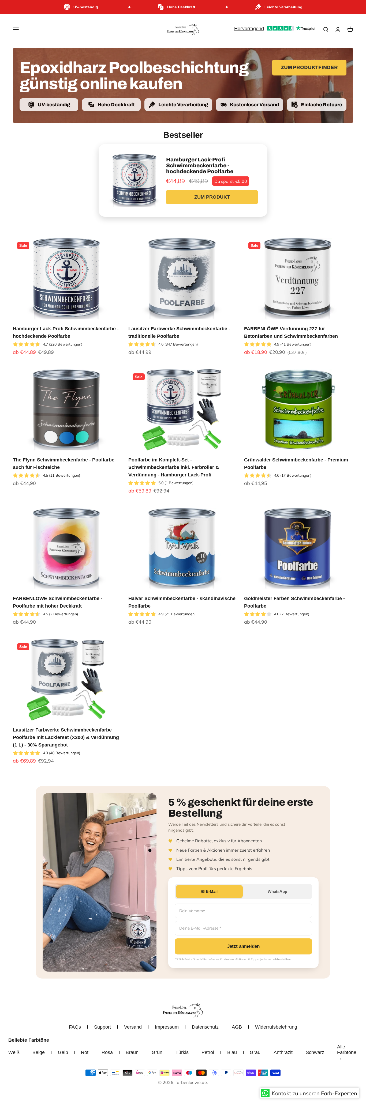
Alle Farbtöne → (346, 1052)
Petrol (207, 1052)
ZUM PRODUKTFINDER (309, 67)
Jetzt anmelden (243, 946)
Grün (157, 1052)
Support (102, 1027)
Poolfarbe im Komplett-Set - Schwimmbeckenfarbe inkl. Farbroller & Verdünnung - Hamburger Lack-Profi (173, 467)
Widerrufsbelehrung (276, 1027)
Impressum (167, 1027)
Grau (255, 1052)
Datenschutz (205, 1027)
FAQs (75, 1027)
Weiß (14, 1052)
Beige (38, 1052)
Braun (132, 1052)
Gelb (63, 1052)
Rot (84, 1052)
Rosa (107, 1052)
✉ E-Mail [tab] (209, 891)
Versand (133, 1027)
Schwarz (315, 1052)
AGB (237, 1027)
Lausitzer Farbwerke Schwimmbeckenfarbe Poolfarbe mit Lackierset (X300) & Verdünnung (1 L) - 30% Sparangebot (66, 737)
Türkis (182, 1052)
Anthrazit (283, 1052)
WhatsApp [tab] (277, 891)
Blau (232, 1052)
